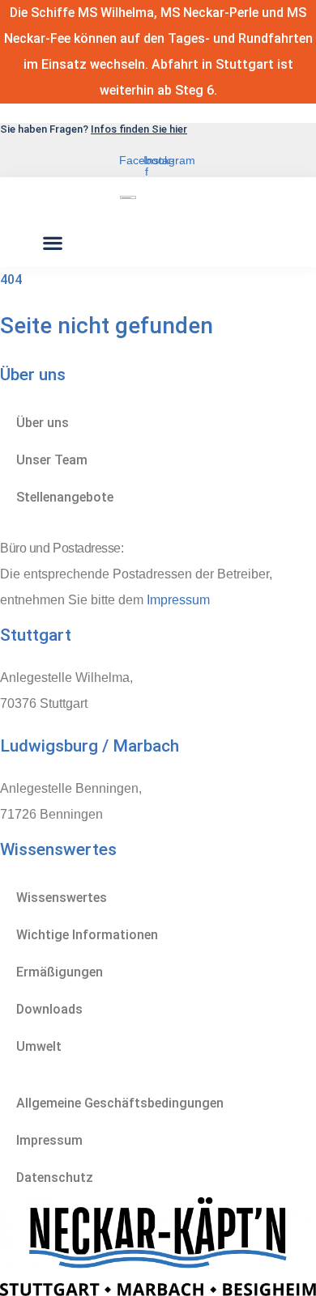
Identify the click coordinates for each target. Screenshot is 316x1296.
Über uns (42, 422)
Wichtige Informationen (87, 934)
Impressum (178, 600)
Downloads (49, 1009)
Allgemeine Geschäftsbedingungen (120, 1103)
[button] (52, 243)
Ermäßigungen (59, 972)
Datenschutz (54, 1177)
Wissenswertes (61, 897)
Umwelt (39, 1046)
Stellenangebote (64, 497)
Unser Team (52, 460)
